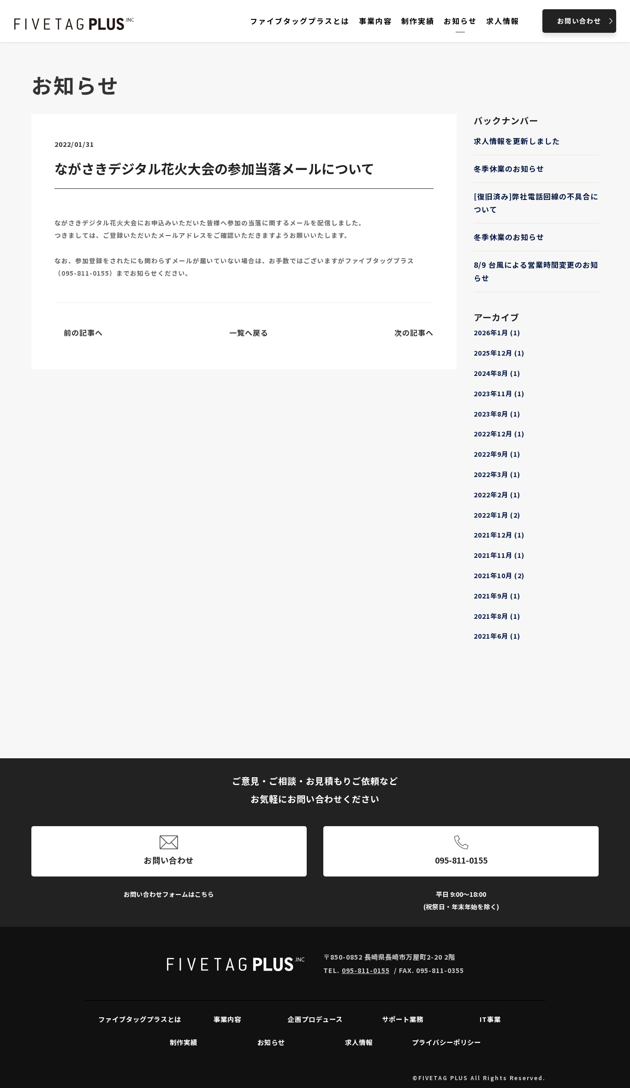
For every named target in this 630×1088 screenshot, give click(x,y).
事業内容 (227, 1019)
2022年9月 (497, 454)
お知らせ (271, 1042)
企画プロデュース (315, 1019)
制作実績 (183, 1042)
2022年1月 (497, 515)
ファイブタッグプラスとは (139, 1019)
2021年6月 (497, 636)
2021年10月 (499, 575)
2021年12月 (499, 534)
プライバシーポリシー (446, 1042)
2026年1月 (497, 332)
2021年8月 (497, 616)
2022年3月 (497, 474)
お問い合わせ (169, 860)
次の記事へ (414, 332)
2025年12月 (499, 352)
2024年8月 (497, 373)
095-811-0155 (85, 273)
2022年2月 (497, 494)
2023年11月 (499, 393)
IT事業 (490, 1019)
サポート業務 (402, 1019)
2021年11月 (499, 555)
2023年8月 (497, 413)
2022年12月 (499, 433)
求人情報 (359, 1042)
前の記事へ (83, 332)
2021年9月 (497, 595)
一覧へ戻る (248, 332)
